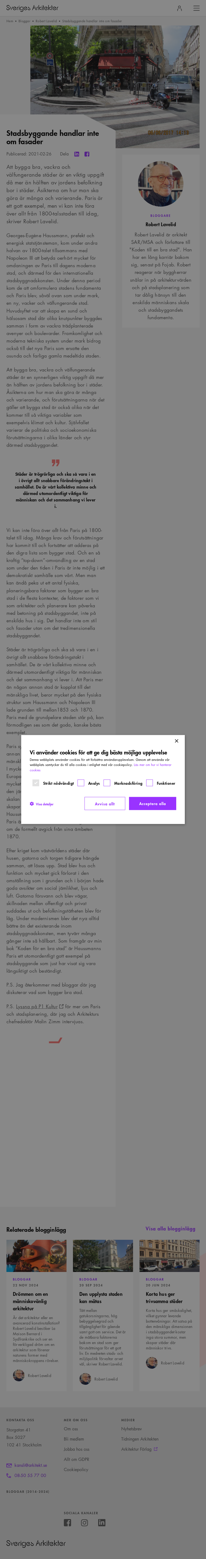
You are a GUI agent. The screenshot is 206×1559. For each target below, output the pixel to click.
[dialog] (103, 779)
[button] (41, 803)
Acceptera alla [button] (152, 803)
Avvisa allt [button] (105, 803)
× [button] (176, 741)
